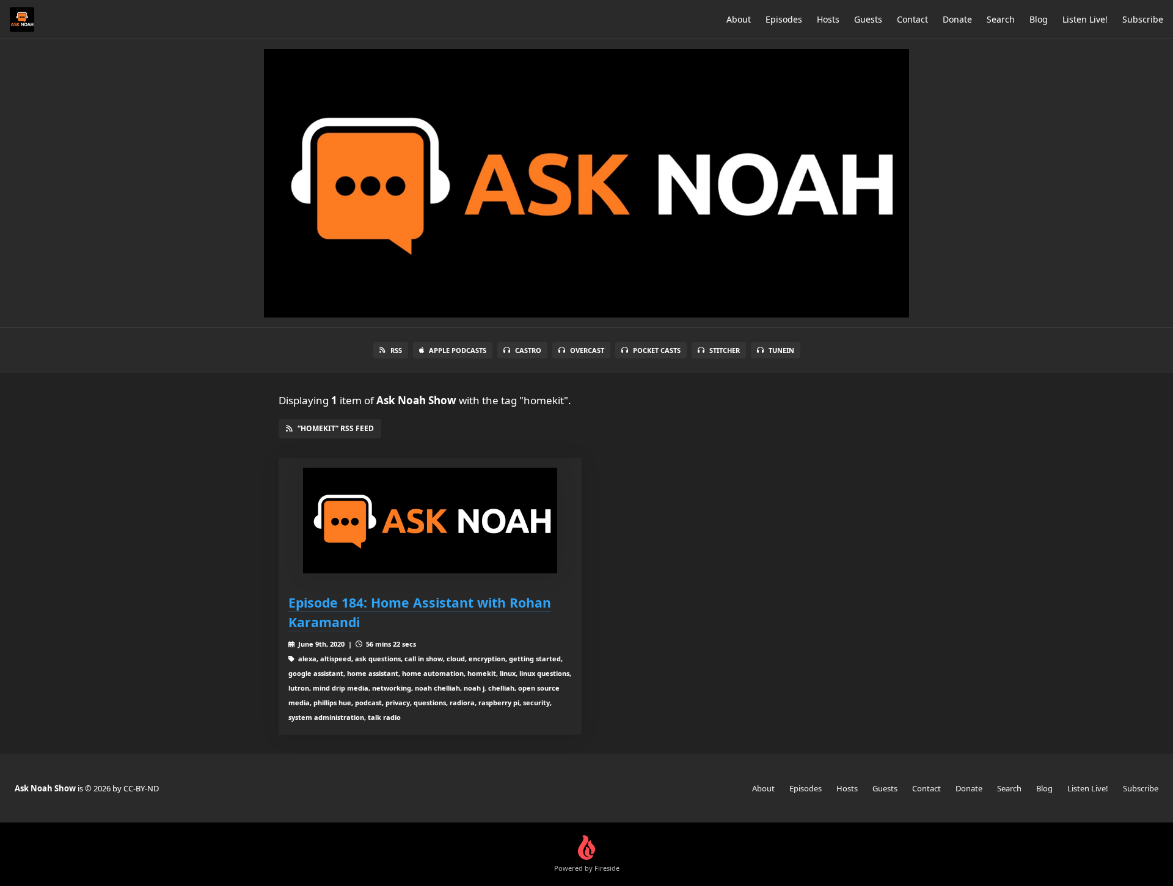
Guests (868, 19)
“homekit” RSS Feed (336, 428)
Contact (912, 19)
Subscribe (1142, 19)
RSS (396, 350)
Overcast (587, 350)
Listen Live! (1085, 19)
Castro (528, 350)
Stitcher (724, 350)
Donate (957, 19)
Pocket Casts (657, 350)
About (738, 19)
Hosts (828, 19)
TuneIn (781, 350)
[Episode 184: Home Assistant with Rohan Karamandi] (430, 520)
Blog (1038, 19)
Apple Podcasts (457, 350)
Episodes (784, 19)
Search (1001, 19)
